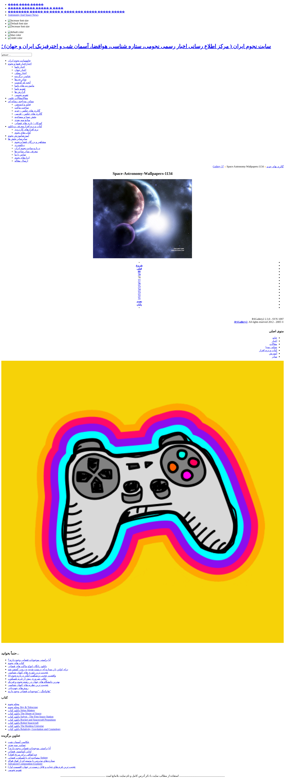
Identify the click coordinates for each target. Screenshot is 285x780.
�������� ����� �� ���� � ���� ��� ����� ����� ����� (66, 11)
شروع (139, 265)
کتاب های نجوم (16, 663)
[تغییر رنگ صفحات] (16, 32)
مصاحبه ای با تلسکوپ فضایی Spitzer (28, 757)
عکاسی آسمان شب (18, 742)
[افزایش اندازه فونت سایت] (18, 20)
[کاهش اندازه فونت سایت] (19, 26)
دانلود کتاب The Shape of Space (24, 713)
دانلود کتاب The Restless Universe (26, 726)
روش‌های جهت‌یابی (18, 688)
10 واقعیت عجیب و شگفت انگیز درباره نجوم (32, 675)
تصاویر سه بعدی (17, 745)
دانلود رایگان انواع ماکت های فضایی (27, 666)
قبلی (139, 268)
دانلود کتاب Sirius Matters (21, 710)
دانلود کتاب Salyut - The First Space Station (30, 716)
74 (139, 289)
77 (139, 280)
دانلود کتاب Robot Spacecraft (23, 722)
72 (139, 295)
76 (139, 283)
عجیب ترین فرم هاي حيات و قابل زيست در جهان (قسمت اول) (42, 766)
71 (139, 298)
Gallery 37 (218, 166)
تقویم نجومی (15, 770)
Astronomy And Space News (23, 15)
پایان (139, 304)
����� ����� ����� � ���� (35, 8)
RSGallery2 (240, 322)
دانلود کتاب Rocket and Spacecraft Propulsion (32, 719)
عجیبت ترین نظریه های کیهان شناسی (28, 685)
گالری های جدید (275, 166)
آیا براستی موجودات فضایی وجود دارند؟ (29, 660)
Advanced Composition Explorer (25, 763)
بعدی (139, 301)
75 (139, 286)
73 (139, 292)
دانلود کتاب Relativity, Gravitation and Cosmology (34, 729)
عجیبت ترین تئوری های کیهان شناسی (28, 672)
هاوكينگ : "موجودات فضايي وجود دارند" (29, 691)
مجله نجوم (13, 704)
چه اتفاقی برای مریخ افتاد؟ (22, 754)
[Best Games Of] (142, 642)
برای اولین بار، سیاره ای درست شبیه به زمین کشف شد (38, 669)
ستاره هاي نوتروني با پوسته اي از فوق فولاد (31, 760)
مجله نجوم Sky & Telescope (23, 707)
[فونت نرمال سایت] (18, 23)
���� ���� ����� (26, 4)
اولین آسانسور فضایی (19, 751)
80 (139, 271)
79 (139, 274)
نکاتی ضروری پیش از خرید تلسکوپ (27, 678)
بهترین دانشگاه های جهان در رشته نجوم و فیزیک (34, 681)
